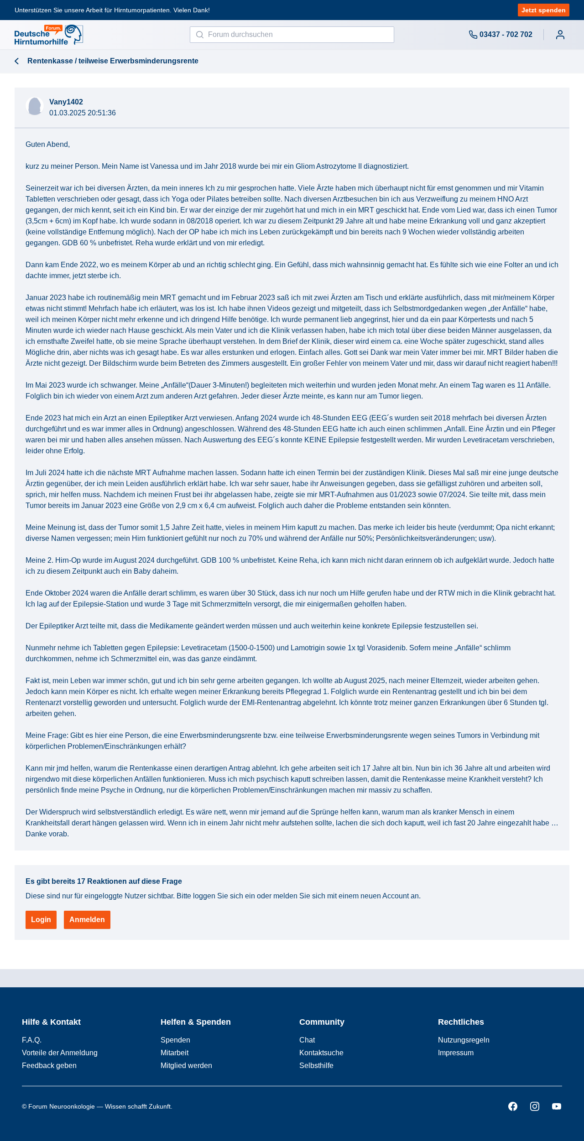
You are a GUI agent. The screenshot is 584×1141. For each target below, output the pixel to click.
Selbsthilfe (316, 1065)
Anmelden (87, 919)
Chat (307, 1040)
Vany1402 (66, 102)
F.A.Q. (32, 1040)
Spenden (175, 1040)
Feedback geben (49, 1065)
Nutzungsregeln (464, 1040)
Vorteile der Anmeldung (60, 1053)
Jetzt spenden (543, 10)
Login (41, 919)
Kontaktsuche (321, 1053)
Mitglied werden (186, 1065)
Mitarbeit (174, 1053)
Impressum (456, 1053)
